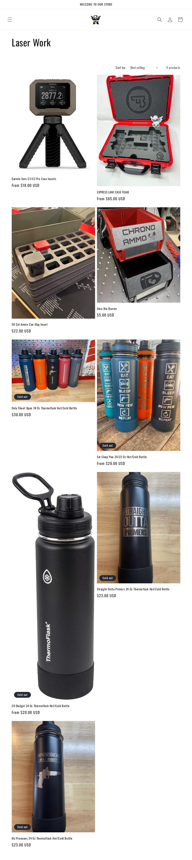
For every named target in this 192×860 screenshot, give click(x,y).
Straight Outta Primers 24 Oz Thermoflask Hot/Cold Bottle (133, 589)
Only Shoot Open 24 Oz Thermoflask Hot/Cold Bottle (44, 408)
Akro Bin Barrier (107, 309)
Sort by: (121, 67)
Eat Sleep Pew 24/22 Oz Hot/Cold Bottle (122, 457)
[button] (10, 20)
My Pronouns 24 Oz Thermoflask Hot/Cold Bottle (42, 838)
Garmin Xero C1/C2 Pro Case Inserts (34, 179)
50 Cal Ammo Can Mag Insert (30, 324)
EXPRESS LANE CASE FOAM (113, 192)
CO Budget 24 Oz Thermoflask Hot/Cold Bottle (41, 706)
